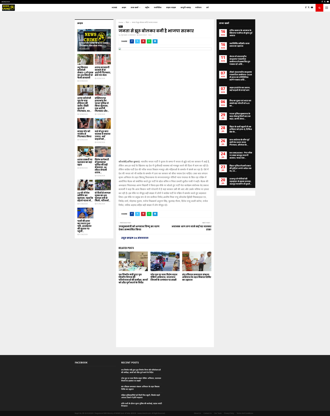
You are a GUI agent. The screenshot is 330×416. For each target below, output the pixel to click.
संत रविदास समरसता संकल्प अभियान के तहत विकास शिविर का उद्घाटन (196, 277)
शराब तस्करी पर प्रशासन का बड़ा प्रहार (84, 162)
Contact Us (208, 413)
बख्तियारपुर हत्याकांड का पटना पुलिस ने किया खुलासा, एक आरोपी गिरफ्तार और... (102, 105)
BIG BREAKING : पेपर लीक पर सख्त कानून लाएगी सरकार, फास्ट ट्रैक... (240, 155)
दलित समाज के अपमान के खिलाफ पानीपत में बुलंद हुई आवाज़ (240, 33)
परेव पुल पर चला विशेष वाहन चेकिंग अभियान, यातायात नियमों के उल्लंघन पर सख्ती (163, 277)
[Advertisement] (165, 140)
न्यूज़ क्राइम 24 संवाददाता (128, 35)
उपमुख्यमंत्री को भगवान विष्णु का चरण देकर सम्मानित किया (139, 228)
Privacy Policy (229, 413)
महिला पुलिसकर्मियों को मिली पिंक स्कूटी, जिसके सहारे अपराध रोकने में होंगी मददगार (140, 396)
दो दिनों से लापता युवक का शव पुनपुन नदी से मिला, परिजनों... (103, 196)
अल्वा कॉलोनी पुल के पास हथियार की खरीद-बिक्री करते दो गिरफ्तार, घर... (84, 105)
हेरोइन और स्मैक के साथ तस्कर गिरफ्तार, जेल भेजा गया (93, 44)
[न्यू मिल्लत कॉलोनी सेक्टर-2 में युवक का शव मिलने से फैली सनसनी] (85, 59)
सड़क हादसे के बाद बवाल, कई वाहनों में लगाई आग (239, 89)
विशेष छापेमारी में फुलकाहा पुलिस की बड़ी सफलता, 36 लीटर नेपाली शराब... (102, 166)
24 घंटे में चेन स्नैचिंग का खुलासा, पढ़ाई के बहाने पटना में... (85, 196)
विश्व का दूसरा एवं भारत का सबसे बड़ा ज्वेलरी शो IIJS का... (240, 103)
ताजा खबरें (134, 7)
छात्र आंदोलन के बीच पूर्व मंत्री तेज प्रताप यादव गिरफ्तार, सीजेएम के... (239, 142)
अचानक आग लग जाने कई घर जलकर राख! (191, 228)
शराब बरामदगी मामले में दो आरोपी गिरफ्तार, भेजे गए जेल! (103, 71)
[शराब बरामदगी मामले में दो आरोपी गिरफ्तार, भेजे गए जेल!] (103, 59)
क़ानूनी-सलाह (186, 7)
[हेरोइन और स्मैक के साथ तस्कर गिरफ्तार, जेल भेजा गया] (94, 40)
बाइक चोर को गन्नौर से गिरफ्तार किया (84, 134)
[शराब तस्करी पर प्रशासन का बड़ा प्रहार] (85, 151)
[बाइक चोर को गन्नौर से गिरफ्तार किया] (85, 123)
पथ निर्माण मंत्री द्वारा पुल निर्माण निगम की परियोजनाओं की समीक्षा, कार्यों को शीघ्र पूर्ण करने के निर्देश (133, 278)
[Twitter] (309, 7)
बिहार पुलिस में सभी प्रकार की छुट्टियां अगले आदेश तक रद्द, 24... (240, 168)
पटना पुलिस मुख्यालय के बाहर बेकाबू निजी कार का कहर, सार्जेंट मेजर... (240, 116)
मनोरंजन (198, 7)
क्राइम (124, 7)
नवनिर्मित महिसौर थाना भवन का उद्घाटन (239, 44)
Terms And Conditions (245, 413)
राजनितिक (158, 7)
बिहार (120, 26)
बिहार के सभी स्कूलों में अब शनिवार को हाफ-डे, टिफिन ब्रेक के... (240, 129)
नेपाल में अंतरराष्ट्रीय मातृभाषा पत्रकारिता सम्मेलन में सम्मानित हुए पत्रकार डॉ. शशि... (239, 60)
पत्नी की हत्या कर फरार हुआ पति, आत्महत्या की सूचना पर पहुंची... (84, 226)
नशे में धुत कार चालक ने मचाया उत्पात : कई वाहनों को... (102, 135)
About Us (197, 413)
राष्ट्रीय (147, 7)
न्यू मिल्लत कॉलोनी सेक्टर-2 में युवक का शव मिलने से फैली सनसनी (85, 72)
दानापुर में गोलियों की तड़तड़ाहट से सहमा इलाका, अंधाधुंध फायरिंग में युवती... (240, 181)
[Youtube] (312, 7)
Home (114, 7)
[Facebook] (306, 7)
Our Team (218, 413)
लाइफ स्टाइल (171, 7)
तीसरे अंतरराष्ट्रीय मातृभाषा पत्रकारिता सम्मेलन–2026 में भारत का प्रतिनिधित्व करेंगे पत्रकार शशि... (240, 76)
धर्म (207, 7)
